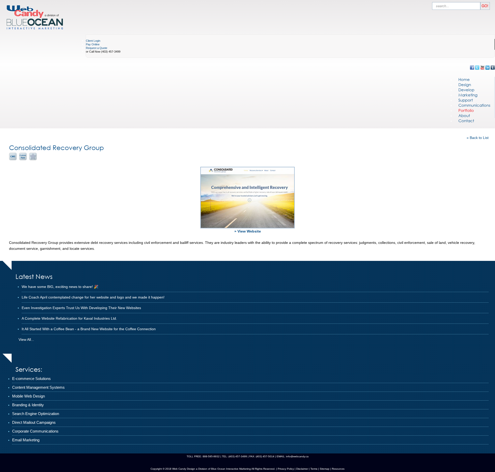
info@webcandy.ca (297, 456)
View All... (26, 339)
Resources (338, 468)
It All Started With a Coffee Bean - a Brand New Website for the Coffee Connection (89, 329)
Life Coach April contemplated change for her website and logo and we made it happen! (93, 297)
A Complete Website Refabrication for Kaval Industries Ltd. (69, 318)
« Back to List (478, 138)
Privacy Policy (286, 468)
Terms (313, 468)
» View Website (247, 231)
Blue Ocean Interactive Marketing (231, 468)
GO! (485, 5)
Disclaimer (302, 468)
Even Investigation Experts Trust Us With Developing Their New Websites (81, 308)
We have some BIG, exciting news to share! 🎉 (60, 287)
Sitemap (324, 468)
